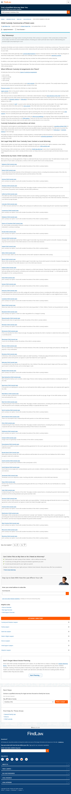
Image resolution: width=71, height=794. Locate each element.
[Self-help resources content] (68, 773)
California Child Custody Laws (9, 194)
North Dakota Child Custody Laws (10, 416)
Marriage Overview (7, 610)
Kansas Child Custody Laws (9, 284)
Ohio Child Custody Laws (8, 423)
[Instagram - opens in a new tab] (16, 759)
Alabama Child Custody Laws (9, 164)
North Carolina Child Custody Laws (11, 410)
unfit (15, 104)
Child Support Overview (8, 612)
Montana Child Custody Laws (9, 354)
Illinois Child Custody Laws (9, 259)
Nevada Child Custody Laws (9, 370)
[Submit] (67, 593)
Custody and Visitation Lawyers (9, 622)
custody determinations (29, 53)
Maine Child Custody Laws (8, 305)
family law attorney (37, 149)
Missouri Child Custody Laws (9, 346)
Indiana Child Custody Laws (9, 267)
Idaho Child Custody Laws (8, 253)
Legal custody (4, 91)
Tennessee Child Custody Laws (10, 475)
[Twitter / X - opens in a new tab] (12, 759)
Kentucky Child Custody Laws (9, 290)
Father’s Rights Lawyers (7, 636)
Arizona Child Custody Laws (9, 179)
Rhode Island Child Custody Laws (10, 452)
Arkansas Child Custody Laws (9, 185)
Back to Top (36, 727)
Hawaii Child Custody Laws (9, 246)
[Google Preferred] (26, 759)
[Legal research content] (68, 777)
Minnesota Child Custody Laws (10, 331)
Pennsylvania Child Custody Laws (10, 444)
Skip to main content (35, 1)
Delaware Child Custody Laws (9, 217)
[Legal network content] (68, 782)
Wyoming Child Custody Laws (9, 536)
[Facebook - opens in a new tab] (2, 759)
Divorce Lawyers (5, 641)
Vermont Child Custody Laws (9, 498)
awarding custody (56, 55)
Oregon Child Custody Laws (9, 438)
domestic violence (14, 99)
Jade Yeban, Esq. (6, 26)
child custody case (45, 146)
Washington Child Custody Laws (10, 513)
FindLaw (2, 19)
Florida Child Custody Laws (9, 231)
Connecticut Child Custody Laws (10, 210)
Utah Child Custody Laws (8, 490)
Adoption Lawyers (6, 650)
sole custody (27, 106)
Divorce (6, 717)
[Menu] (2, 2)
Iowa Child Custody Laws (8, 277)
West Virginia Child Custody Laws (10, 523)
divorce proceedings (38, 116)
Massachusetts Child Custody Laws (11, 318)
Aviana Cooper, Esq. (25, 26)
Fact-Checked (21, 29)
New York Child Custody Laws (9, 402)
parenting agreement (46, 136)
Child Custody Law (27, 19)
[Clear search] (52, 701)
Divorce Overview (6, 607)
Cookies (20, 790)
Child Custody (8, 719)
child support (26, 118)
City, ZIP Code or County (9, 699)
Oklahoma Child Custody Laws (10, 431)
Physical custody (5, 88)
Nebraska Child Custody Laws (9, 362)
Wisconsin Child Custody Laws (10, 529)
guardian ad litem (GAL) (60, 126)
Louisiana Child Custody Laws (9, 299)
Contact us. (61, 742)
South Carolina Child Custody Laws (11, 461)
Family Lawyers (5, 627)
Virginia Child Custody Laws (9, 506)
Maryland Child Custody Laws (9, 311)
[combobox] (28, 701)
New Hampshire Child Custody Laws (11, 377)
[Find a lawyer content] (68, 768)
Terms (2, 790)
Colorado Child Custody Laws (9, 204)
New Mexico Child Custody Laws (10, 393)
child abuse (24, 99)
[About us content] (68, 764)
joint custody (30, 83)
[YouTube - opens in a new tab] (7, 759)
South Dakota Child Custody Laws (10, 467)
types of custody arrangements (28, 72)
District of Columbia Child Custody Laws (12, 223)
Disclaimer (13, 790)
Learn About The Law (10, 19)
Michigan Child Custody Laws (9, 324)
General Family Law (10, 714)
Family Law (19, 19)
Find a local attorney (10, 570)
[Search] (68, 2)
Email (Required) (6, 590)
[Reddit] (21, 759)
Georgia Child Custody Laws (9, 238)
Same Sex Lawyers (6, 631)
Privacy (7, 790)
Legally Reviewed (8, 29)
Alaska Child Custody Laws (9, 170)
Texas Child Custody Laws (8, 482)
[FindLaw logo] (8, 2)
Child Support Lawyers (7, 645)
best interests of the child (53, 96)
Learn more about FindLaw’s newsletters (11, 598)
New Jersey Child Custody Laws (10, 385)
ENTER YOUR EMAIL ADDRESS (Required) (10, 748)
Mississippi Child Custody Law (9, 339)
